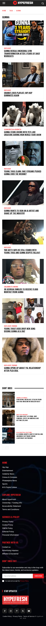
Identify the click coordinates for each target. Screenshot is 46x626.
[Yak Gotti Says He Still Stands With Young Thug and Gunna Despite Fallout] (23, 232)
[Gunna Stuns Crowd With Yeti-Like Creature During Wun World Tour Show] (23, 114)
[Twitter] (22, 610)
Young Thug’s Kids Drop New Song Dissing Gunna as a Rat (19, 330)
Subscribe (38, 576)
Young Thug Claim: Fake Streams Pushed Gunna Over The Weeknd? (22, 172)
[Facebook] (4, 610)
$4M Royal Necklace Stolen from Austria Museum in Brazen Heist (28, 400)
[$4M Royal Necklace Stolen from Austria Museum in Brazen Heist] (8, 400)
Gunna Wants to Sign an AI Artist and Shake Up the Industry (21, 212)
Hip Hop (7, 48)
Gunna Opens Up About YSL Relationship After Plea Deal (22, 369)
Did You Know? (22, 414)
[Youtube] (28, 610)
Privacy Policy (24, 581)
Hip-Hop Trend (10, 326)
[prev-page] (3, 447)
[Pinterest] (16, 610)
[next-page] (7, 447)
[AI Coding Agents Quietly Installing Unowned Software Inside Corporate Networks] (8, 435)
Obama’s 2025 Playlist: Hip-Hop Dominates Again (18, 94)
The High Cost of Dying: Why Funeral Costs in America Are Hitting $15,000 (27, 418)
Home (4, 10)
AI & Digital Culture (24, 432)
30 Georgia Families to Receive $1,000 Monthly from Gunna (21, 290)
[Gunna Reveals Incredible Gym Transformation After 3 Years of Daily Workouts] (23, 32)
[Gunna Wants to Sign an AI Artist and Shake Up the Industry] (23, 192)
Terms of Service (29, 616)
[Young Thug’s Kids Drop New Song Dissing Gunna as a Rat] (23, 310)
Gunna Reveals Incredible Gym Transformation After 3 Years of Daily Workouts (22, 53)
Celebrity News (11, 286)
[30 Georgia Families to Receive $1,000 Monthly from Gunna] (23, 271)
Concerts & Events (12, 129)
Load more (22, 379)
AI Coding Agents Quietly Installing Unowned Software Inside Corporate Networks (29, 436)
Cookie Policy (7, 616)
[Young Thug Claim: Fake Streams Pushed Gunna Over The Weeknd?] (23, 153)
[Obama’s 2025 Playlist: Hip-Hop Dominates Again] (23, 74)
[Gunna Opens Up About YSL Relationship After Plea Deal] (23, 350)
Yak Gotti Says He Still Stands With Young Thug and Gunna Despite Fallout (22, 251)
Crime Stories (21, 397)
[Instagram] (10, 610)
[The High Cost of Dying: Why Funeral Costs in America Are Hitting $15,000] (8, 418)
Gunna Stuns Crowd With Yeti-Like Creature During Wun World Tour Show (22, 133)
